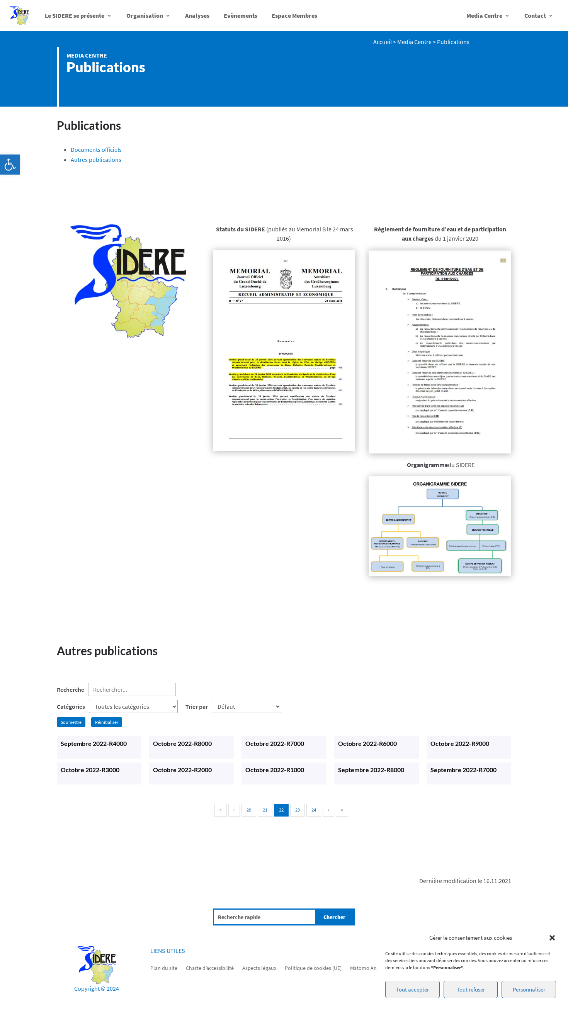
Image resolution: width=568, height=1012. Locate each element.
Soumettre (71, 722)
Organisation (144, 15)
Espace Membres (294, 15)
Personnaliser (529, 989)
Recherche (70, 689)
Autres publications (96, 159)
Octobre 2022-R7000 (274, 743)
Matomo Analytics (370, 967)
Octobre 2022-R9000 (459, 743)
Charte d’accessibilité (210, 967)
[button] (10, 165)
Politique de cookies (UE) (313, 967)
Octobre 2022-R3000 (90, 769)
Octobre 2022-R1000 (274, 769)
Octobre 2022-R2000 (182, 769)
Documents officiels (96, 149)
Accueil (382, 42)
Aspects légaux (259, 967)
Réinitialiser (106, 722)
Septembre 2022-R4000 (94, 743)
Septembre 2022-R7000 (463, 769)
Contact (535, 15)
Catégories (71, 706)
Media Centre (484, 15)
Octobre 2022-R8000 (182, 743)
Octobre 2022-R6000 (367, 743)
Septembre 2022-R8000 (371, 769)
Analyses (197, 15)
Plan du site (163, 967)
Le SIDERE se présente (74, 15)
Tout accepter (412, 989)
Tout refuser (471, 989)
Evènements (240, 15)
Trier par (196, 706)
